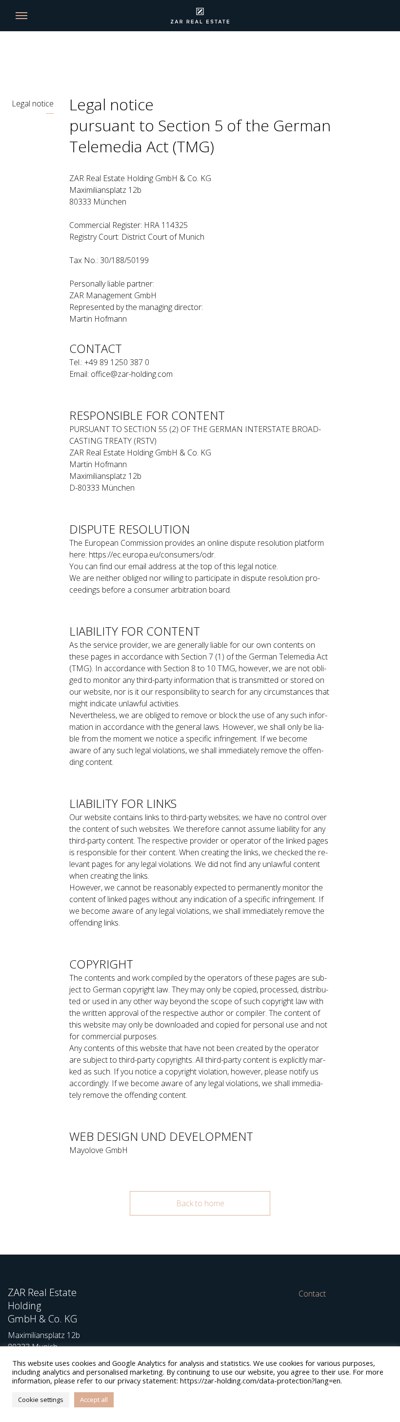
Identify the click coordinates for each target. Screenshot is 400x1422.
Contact (312, 1293)
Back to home (200, 1203)
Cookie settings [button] (40, 1399)
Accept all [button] (94, 1399)
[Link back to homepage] (200, 15)
